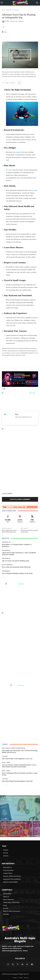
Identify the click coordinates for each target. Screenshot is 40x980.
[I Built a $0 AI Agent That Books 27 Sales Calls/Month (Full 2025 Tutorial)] (16, 829)
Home (3, 10)
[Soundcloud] (22, 964)
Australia (9, 10)
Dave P (3, 835)
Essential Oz (6, 542)
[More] (24, 37)
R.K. (8, 21)
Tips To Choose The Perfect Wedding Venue (15, 561)
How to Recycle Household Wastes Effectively (16, 567)
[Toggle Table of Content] (18, 83)
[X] (27, 964)
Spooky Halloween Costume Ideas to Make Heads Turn (9, 531)
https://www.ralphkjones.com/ (23, 417)
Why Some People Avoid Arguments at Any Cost (17, 758)
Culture (5, 756)
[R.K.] (3, 21)
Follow (20, 515)
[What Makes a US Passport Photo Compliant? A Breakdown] (20, 808)
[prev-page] (3, 577)
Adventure (9, 170)
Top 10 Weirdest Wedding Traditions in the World (17, 573)
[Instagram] (13, 964)
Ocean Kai (36, 835)
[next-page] (6, 577)
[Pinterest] (18, 964)
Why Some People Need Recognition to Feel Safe (17, 781)
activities (34, 190)
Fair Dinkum (16, 10)
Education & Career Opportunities (13, 748)
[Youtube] (32, 964)
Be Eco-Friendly (7, 564)
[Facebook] (8, 964)
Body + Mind (6, 762)
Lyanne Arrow (4, 819)
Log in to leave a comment (20, 499)
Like (8, 515)
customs (8, 139)
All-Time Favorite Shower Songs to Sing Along (29, 531)
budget (18, 152)
